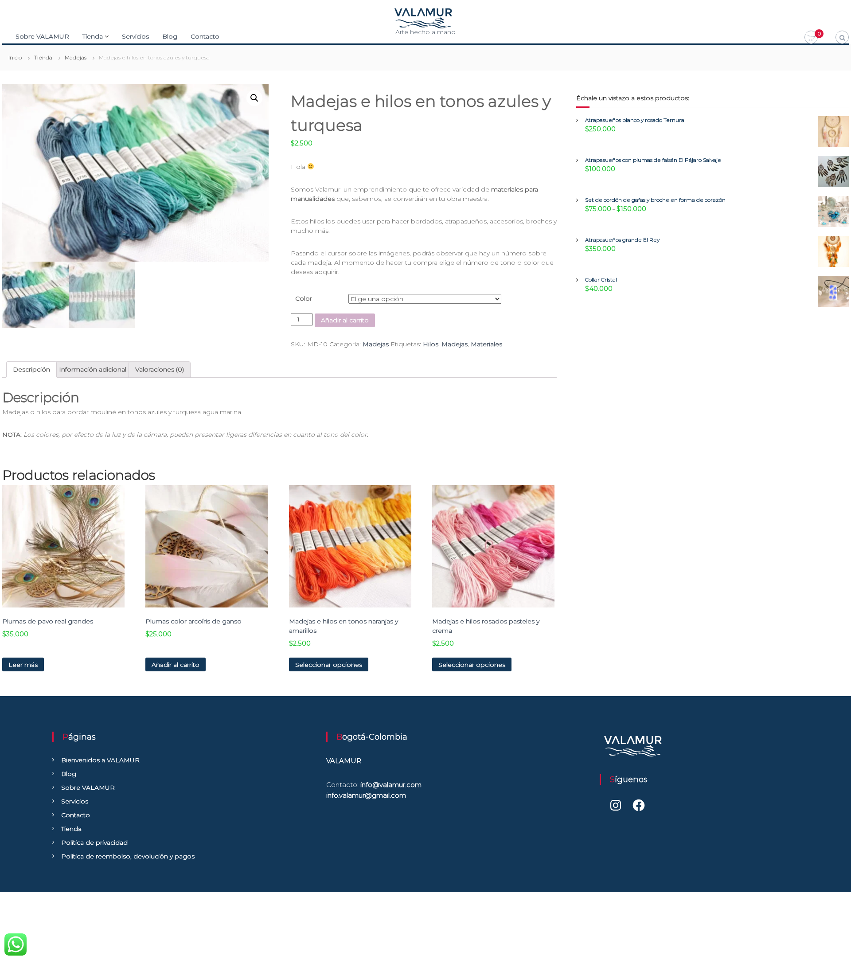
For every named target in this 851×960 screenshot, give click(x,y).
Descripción (31, 369)
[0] (811, 38)
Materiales (486, 344)
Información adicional (92, 369)
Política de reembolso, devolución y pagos (128, 856)
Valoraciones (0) (159, 369)
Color (303, 298)
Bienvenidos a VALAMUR (100, 760)
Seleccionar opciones (328, 665)
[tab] (31, 369)
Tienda (92, 36)
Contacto (205, 36)
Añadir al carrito (345, 320)
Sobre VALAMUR (42, 36)
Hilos (430, 344)
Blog (169, 36)
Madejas (376, 344)
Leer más (23, 665)
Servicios (135, 36)
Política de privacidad (94, 842)
